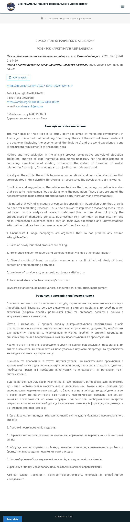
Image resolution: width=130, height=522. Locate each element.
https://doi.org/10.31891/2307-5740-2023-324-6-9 (40, 85)
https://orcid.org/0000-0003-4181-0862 (33, 102)
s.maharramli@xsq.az (29, 106)
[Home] (42, 18)
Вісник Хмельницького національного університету (53, 4)
